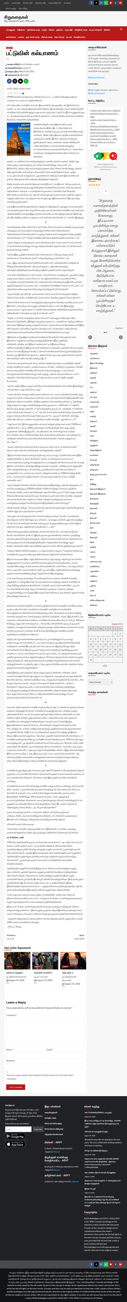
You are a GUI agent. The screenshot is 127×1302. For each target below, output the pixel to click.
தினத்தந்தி (94, 503)
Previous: (11, 937)
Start (104, 332)
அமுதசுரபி (94, 353)
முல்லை (93, 586)
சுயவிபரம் (67, 3)
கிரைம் (51, 30)
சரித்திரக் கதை (81, 30)
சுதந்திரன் (94, 445)
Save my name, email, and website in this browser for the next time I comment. (40, 1077)
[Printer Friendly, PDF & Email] (14, 927)
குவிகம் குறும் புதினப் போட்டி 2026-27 (105, 110)
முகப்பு (6, 3)
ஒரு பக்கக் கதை (33, 37)
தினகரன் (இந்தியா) (97, 489)
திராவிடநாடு (95, 523)
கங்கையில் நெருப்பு (100, 1150)
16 (120, 644)
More (56, 1151)
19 (100, 649)
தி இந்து (93, 484)
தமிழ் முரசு (94, 469)
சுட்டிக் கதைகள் (95, 30)
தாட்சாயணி (42, 976)
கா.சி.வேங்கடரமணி (30, 64)
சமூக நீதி (69, 30)
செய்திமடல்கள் (50, 1118)
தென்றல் (93, 532)
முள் (94, 1188)
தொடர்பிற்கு (23, 8)
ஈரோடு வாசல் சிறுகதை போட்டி (102, 132)
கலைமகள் (94, 407)
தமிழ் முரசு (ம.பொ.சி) (98, 474)
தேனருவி (93, 537)
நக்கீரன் (93, 547)
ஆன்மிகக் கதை (33, 30)
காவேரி (93, 416)
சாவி (92, 436)
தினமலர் (93, 518)
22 (115, 649)
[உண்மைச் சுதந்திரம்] (17, 960)
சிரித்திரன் (94, 440)
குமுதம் (93, 426)
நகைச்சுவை (11, 37)
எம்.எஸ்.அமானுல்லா (108, 1172)
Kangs (87, 1150)
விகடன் (93, 595)
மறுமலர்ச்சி (94, 571)
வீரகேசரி (93, 605)
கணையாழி (94, 402)
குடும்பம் (59, 30)
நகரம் (109, 1112)
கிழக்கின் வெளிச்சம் (43, 973)
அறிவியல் (21, 30)
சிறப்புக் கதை (46, 37)
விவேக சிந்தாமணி (97, 600)
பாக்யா (92, 552)
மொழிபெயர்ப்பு (79, 37)
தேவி (92, 542)
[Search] (121, 29)
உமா (91, 387)
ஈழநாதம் (93, 382)
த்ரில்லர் (107, 30)
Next (121, 337)
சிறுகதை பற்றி (40, 3)
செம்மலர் (93, 460)
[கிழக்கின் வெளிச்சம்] (45, 960)
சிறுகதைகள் (16, 17)
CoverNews (85, 1298)
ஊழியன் (93, 392)
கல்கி (92, 411)
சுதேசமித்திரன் (96, 450)
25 (96, 654)
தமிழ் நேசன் (94, 465)
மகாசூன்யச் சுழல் (101, 1131)
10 (91, 644)
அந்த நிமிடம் (67, 973)
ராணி (92, 590)
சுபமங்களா (94, 455)
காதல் (44, 30)
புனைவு (21, 37)
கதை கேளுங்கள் (51, 1112)
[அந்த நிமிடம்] (73, 960)
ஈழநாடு (93, 377)
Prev (90, 337)
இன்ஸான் (94, 368)
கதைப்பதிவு (16, 3)
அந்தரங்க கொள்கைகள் (54, 1134)
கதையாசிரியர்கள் (54, 3)
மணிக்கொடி (95, 566)
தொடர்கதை (59, 37)
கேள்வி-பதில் (27, 3)
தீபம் (92, 527)
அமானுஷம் (10, 30)
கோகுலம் (93, 431)
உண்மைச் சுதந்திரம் (14, 973)
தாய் (92, 479)
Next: (79, 937)
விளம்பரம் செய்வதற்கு (53, 1123)
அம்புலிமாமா (95, 358)
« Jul (104, 665)
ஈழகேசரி (93, 373)
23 (120, 649)
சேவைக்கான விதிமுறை (54, 1129)
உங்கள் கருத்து (11, 8)
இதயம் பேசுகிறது (96, 363)
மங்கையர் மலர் (95, 561)
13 (105, 644)
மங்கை (92, 557)
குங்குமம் (93, 421)
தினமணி (93, 508)
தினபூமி (93, 513)
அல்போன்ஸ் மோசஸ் (17, 976)
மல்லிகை (93, 576)
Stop (106, 332)
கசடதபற (93, 397)
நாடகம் (69, 37)
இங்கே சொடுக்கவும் (96, 77)
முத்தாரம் (93, 581)
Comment (11, 1015)
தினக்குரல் (94, 498)
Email (50, 1049)
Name (9, 1049)
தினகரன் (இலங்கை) (98, 494)
